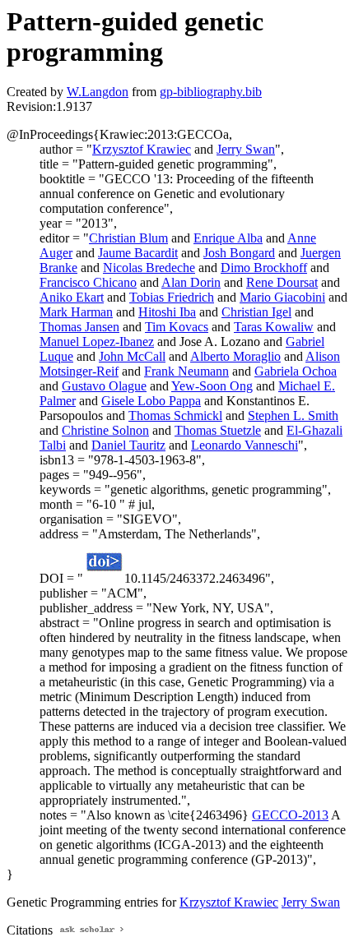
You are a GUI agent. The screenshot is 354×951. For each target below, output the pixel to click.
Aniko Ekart (72, 297)
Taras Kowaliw (274, 327)
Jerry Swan (246, 149)
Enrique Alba (228, 238)
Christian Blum (128, 238)
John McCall (132, 356)
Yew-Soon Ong (212, 386)
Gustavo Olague (104, 386)
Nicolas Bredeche (149, 268)
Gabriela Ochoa (295, 371)
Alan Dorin (191, 282)
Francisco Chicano (88, 282)
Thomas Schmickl (175, 415)
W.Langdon (97, 92)
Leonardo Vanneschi (244, 445)
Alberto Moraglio (235, 356)
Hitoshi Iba (167, 312)
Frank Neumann (186, 371)
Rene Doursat (282, 282)
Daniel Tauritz (128, 445)
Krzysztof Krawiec (141, 149)
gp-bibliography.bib (211, 92)
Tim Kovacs (176, 327)
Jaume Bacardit (138, 253)
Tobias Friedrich (171, 297)
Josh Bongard (239, 253)
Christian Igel (256, 312)
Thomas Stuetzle (218, 430)
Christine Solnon (105, 430)
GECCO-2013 (290, 815)
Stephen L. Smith (293, 415)
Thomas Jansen (79, 327)
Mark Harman (76, 312)
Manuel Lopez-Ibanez (97, 342)
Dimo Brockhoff (264, 268)
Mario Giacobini (282, 297)
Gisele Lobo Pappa (151, 401)
